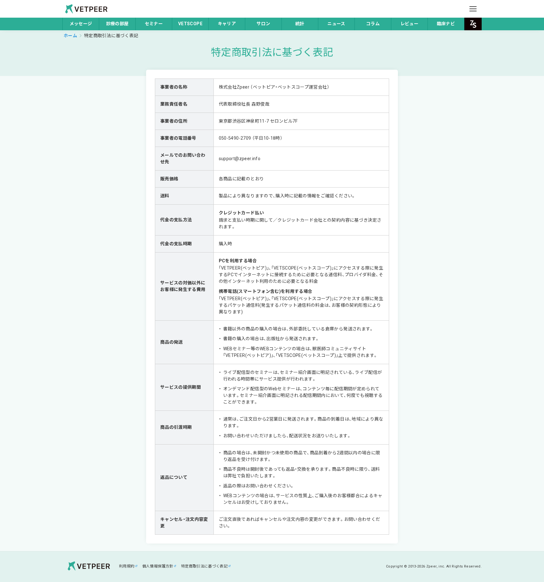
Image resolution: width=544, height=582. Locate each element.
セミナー (154, 23)
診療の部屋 (117, 23)
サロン (263, 23)
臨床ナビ (446, 23)
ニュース (336, 23)
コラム (373, 23)
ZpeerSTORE (473, 24)
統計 (299, 23)
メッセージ (81, 23)
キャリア (227, 23)
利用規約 (126, 566)
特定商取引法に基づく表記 (204, 566)
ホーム (70, 35)
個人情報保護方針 (157, 566)
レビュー (409, 23)
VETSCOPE (190, 23)
